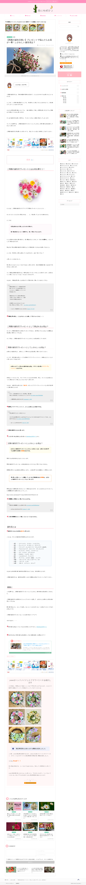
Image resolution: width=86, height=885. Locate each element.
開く (32, 159)
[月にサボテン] (43, 12)
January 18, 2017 (31, 308)
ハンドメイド (59, 15)
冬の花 (70, 102)
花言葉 (67, 190)
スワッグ (69, 169)
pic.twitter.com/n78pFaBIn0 (37, 395)
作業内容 (73, 179)
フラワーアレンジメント (65, 176)
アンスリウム (75, 163)
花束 (62, 190)
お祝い (13, 656)
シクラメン (63, 169)
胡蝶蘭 (73, 188)
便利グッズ (63, 181)
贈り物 (9, 656)
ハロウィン (63, 172)
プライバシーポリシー (10, 883)
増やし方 (73, 183)
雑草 (77, 192)
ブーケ (73, 176)
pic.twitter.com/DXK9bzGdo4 (33, 505)
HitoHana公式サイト (32, 436)
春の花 (70, 97)
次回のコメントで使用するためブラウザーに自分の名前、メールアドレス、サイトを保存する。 (31, 859)
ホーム (13, 15)
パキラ (74, 172)
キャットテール (74, 165)
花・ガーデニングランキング (65, 68)
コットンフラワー (64, 167)
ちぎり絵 (68, 163)
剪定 (62, 183)
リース (62, 179)
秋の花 (70, 101)
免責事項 (17, 883)
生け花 (62, 188)
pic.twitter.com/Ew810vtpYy (30, 304)
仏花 (68, 179)
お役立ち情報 (74, 15)
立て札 (68, 188)
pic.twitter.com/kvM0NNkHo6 (23, 418)
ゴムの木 (72, 167)
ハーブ (69, 172)
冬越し (69, 181)
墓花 (67, 183)
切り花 (74, 181)
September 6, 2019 (28, 399)
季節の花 (28, 15)
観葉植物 (44, 15)
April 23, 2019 (25, 422)
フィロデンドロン (71, 174)
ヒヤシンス (63, 174)
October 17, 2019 (26, 509)
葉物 (73, 190)
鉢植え (72, 192)
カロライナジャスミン (65, 165)
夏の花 (70, 99)
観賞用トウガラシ (64, 192)
